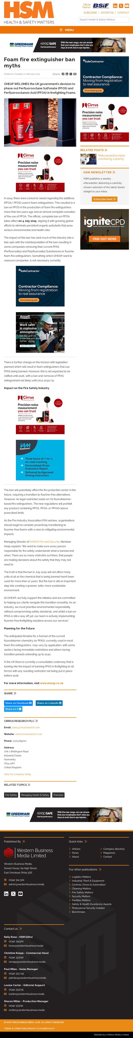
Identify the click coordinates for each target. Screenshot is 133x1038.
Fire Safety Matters (82, 892)
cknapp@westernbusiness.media (27, 961)
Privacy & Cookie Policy (41, 1028)
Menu (69, 30)
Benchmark (78, 912)
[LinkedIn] (115, 6)
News (75, 852)
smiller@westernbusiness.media (27, 1010)
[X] (121, 6)
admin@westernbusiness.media (26, 884)
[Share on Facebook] (63, 74)
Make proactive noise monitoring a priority (111, 157)
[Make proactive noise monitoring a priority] (88, 164)
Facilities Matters (81, 900)
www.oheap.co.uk (51, 683)
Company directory (114, 848)
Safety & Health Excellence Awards (91, 904)
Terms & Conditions (15, 1028)
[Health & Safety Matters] (29, 25)
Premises (58, 795)
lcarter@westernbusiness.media (26, 994)
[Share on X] (71, 74)
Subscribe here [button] (102, 199)
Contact (123, 12)
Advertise (107, 12)
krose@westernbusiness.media (26, 945)
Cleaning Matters (81, 888)
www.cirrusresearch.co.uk (28, 734)
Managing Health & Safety (35, 795)
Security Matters (81, 896)
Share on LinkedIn (48, 703)
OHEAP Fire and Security (44, 541)
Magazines (109, 852)
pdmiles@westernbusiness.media (27, 977)
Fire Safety (11, 795)
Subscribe (90, 12)
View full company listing (17, 774)
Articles (76, 848)
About (75, 856)
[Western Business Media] (28, 858)
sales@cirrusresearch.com (26, 727)
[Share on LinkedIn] (67, 74)
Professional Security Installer (88, 908)
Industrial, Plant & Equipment (88, 880)
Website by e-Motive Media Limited (111, 1034)
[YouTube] (127, 6)
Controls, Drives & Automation (89, 884)
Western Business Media (20, 1022)
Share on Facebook (17, 703)
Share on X (12, 709)
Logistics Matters (81, 876)
